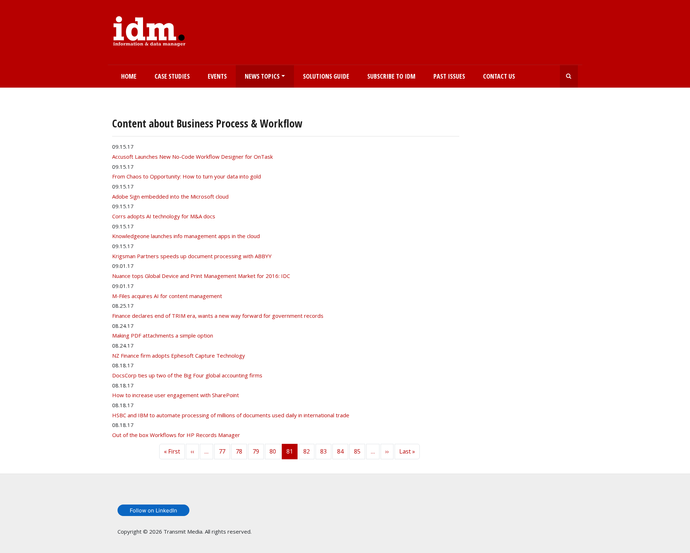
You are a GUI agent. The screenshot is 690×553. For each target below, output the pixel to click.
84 (340, 451)
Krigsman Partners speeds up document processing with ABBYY (192, 256)
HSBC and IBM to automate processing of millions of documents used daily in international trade (230, 415)
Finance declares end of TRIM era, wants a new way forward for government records (217, 315)
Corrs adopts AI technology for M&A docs (163, 216)
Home (129, 76)
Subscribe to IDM (391, 76)
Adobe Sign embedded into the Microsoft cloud (170, 196)
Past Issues (449, 76)
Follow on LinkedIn (153, 510)
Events (217, 76)
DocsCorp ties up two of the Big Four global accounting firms (187, 375)
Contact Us (499, 76)
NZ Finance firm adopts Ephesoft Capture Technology (178, 355)
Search (569, 76)
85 (357, 451)
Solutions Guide (326, 76)
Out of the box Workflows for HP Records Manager (176, 434)
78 (239, 451)
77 (222, 451)
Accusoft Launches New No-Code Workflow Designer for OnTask (192, 156)
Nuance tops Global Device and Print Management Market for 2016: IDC (201, 275)
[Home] (149, 30)
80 (273, 451)
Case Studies (172, 76)
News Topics (262, 76)
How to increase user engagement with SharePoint (175, 395)
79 (256, 451)
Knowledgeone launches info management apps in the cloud (186, 236)
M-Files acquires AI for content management (167, 295)
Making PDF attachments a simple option (162, 335)
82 (306, 451)
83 (323, 451)
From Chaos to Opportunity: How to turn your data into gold (186, 176)
